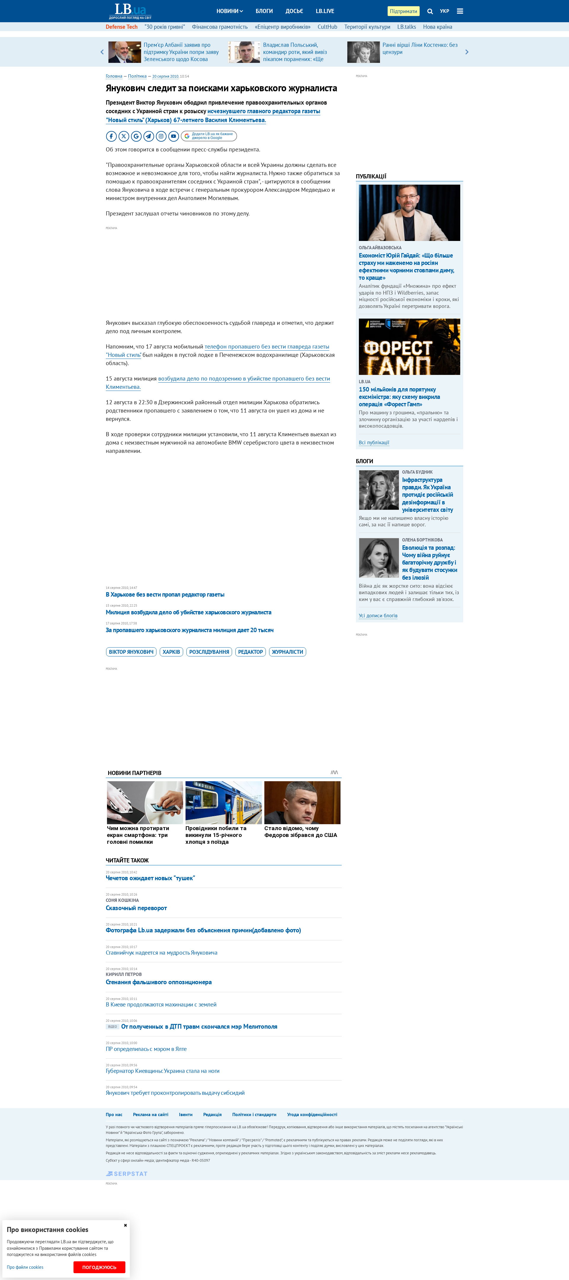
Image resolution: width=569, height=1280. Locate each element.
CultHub (327, 26)
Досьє (294, 11)
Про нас (114, 1114)
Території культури (367, 26)
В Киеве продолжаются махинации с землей (161, 1004)
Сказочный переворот (136, 908)
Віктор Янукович (131, 651)
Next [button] (467, 52)
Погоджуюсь (99, 1267)
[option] (165, 52)
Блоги (264, 11)
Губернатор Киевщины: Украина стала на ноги (163, 1071)
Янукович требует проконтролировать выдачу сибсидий (175, 1093)
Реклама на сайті (150, 1114)
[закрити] (125, 1225)
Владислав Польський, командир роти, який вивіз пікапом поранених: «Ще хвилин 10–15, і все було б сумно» (296, 59)
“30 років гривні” (165, 26)
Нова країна (437, 26)
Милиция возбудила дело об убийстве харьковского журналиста (188, 612)
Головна (114, 76)
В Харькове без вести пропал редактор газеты (165, 594)
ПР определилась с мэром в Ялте (146, 1049)
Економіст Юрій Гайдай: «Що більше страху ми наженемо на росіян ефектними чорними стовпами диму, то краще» (406, 266)
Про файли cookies (25, 1267)
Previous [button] (102, 52)
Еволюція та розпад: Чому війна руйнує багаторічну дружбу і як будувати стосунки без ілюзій (429, 562)
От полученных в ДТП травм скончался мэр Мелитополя (192, 1026)
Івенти (186, 1114)
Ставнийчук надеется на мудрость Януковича (162, 952)
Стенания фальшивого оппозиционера (159, 982)
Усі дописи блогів (378, 615)
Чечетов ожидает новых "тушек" (150, 878)
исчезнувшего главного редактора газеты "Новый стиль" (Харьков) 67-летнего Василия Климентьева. (213, 115)
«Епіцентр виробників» (283, 26)
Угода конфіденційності (312, 1114)
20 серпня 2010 (165, 76)
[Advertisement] (224, 272)
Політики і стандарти (254, 1114)
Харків (171, 651)
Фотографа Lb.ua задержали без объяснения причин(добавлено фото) (203, 930)
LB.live (325, 11)
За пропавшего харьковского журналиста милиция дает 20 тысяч (190, 630)
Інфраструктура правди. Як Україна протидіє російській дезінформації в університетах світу (427, 495)
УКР (444, 11)
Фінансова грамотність (220, 26)
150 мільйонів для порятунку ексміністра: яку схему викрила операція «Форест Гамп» (399, 396)
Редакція (212, 1114)
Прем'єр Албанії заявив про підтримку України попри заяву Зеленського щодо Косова (181, 52)
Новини (228, 11)
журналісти (287, 651)
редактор (250, 651)
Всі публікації (374, 442)
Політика (137, 76)
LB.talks (406, 26)
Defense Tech (122, 26)
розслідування (209, 651)
